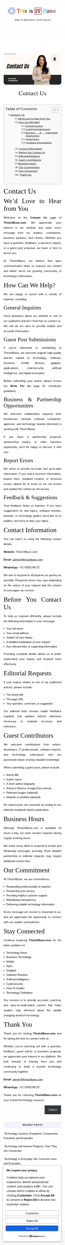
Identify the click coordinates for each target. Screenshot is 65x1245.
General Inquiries (34, 126)
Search (53, 1109)
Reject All (32, 1220)
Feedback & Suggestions (39, 142)
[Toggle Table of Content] (53, 110)
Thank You (25, 174)
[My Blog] (32, 11)
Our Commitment (29, 167)
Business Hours (27, 163)
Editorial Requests (29, 156)
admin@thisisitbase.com (28, 559)
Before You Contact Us (32, 152)
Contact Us (17, 114)
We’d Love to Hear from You (34, 118)
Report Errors (32, 139)
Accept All (32, 1228)
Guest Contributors (30, 160)
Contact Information (30, 148)
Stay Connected (28, 171)
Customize (32, 1213)
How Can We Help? (29, 122)
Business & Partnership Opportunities (42, 134)
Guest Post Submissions (38, 129)
